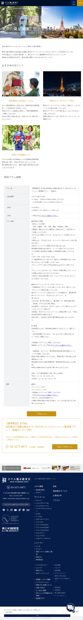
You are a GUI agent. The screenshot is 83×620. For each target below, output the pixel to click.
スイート (39, 500)
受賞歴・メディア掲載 (43, 579)
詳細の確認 (9, 612)
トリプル (39, 516)
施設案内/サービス (60, 491)
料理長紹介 (39, 559)
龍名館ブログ (40, 598)
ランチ (38, 546)
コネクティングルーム (43, 538)
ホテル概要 (38, 486)
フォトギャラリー (41, 565)
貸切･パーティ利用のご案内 (44, 553)
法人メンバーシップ (42, 573)
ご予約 (79, 3)
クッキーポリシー (60, 595)
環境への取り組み (60, 576)
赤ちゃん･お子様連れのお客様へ (44, 594)
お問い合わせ (40, 587)
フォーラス (39, 522)
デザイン (39, 492)
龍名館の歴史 (40, 490)
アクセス (56, 500)
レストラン (38, 543)
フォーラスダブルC (42, 525)
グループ (57, 568)
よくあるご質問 (41, 590)
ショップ (39, 568)
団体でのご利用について (44, 585)
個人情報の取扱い (60, 593)
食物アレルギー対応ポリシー (62, 580)
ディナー (39, 549)
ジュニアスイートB (42, 503)
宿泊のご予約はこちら (64, 447)
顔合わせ (39, 557)
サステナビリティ (60, 573)
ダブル (38, 514)
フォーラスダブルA (42, 530)
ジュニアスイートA (42, 506)
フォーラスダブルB (42, 527)
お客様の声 (57, 496)
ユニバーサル (40, 535)
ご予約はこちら (41, 414)
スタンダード (40, 533)
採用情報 (57, 570)
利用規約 (57, 590)
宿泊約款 (57, 587)
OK (37, 615)
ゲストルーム (39, 497)
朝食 (54, 486)
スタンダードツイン (42, 519)
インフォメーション (42, 582)
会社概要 (57, 565)
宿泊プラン (39, 570)
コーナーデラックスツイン (44, 510)
